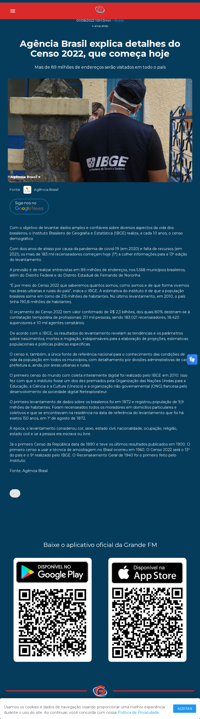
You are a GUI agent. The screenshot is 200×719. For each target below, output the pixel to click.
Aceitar (184, 709)
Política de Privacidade (138, 712)
